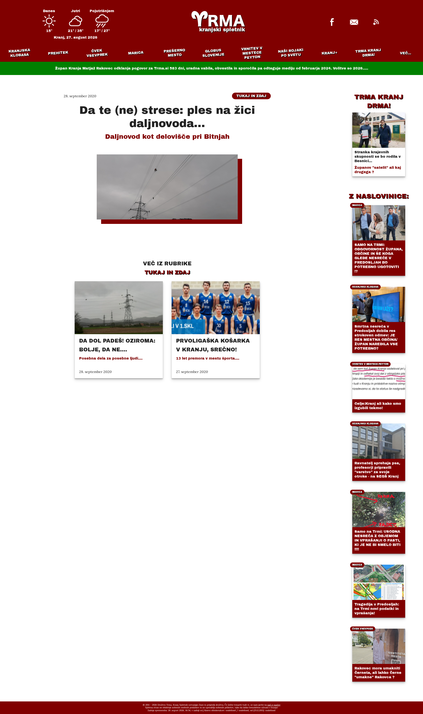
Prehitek (58, 52)
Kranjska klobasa (19, 53)
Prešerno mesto (174, 53)
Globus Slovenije (213, 53)
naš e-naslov (273, 704)
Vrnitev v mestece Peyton (251, 53)
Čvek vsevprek (97, 53)
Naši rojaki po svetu (290, 53)
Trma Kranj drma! (368, 52)
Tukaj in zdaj (251, 96)
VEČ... (405, 53)
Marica (135, 53)
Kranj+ (329, 53)
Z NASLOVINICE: (379, 196)
